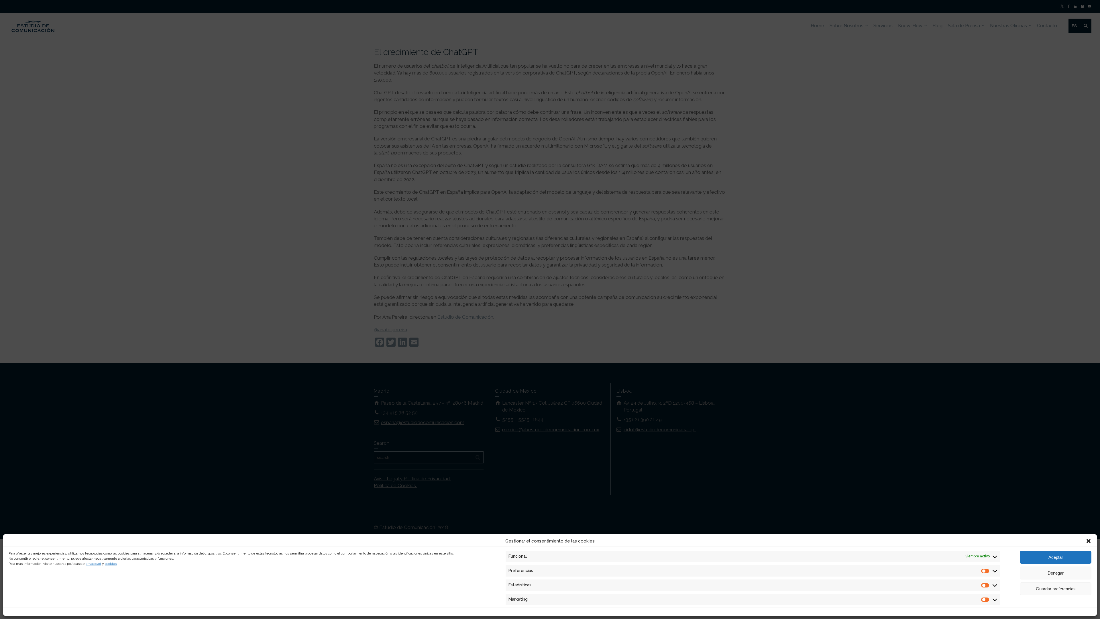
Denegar (1056, 573)
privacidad (93, 564)
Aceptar (1055, 557)
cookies (111, 564)
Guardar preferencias (1056, 588)
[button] (1088, 541)
